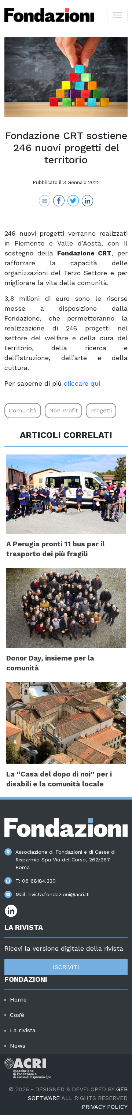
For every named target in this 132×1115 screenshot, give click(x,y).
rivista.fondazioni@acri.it (59, 894)
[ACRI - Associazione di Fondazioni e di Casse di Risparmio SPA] (27, 1067)
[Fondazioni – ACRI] (49, 15)
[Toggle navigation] (117, 15)
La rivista (23, 1030)
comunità (23, 410)
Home (18, 999)
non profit (63, 410)
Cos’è (17, 1014)
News (17, 1045)
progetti (101, 410)
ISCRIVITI (66, 967)
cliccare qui (82, 383)
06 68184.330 (39, 881)
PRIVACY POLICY (105, 1106)
